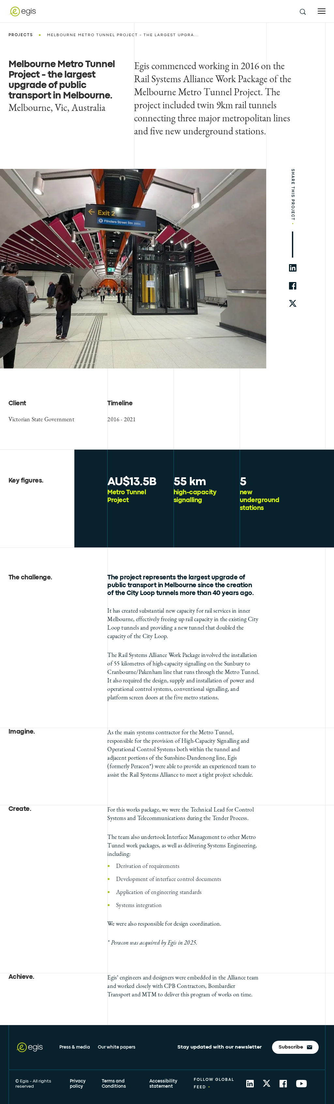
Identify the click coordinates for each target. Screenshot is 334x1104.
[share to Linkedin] (250, 1083)
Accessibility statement (163, 1083)
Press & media (74, 1047)
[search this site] (302, 11)
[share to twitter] (292, 303)
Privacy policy (77, 1083)
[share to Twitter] (266, 1083)
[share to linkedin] (292, 268)
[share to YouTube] (301, 1083)
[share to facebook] (292, 286)
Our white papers (116, 1047)
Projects (20, 35)
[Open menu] (322, 11)
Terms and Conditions (114, 1083)
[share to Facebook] (283, 1083)
